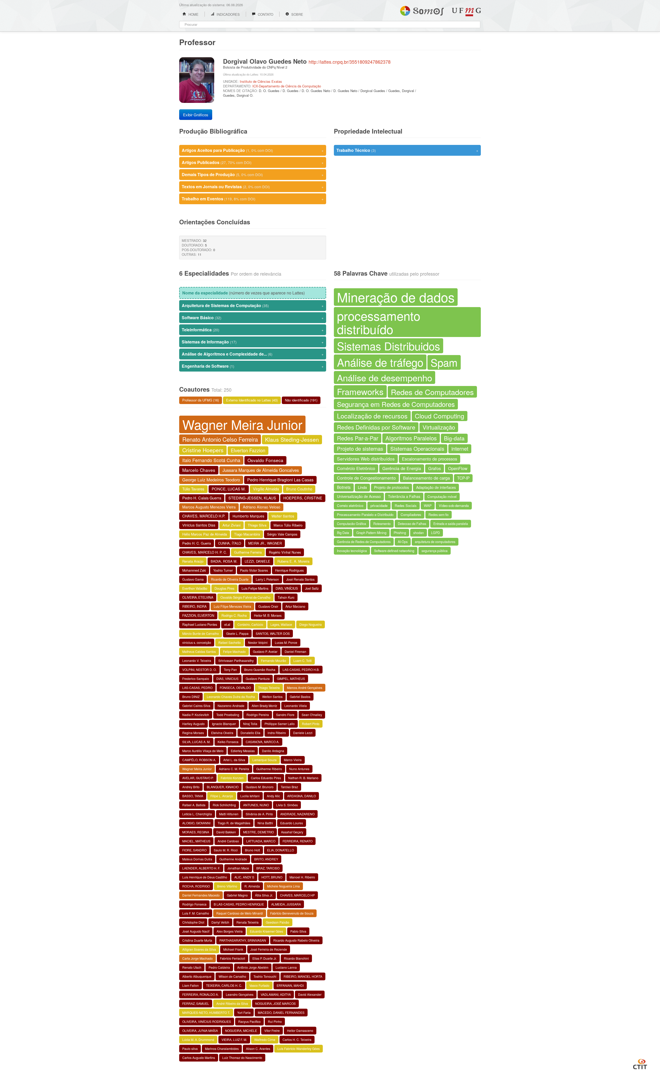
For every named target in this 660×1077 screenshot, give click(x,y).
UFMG (466, 12)
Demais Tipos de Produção (253, 174)
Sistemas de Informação (253, 342)
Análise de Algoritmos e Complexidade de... (253, 354)
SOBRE (296, 14)
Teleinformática (253, 330)
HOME (193, 14)
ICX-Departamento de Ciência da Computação (286, 86)
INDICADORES (228, 14)
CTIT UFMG (640, 1063)
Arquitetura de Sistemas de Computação (253, 305)
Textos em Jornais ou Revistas (253, 187)
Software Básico (253, 317)
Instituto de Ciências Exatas (261, 81)
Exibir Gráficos (195, 114)
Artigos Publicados (253, 162)
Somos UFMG (422, 10)
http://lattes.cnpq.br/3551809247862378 (350, 61)
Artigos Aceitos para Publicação (253, 150)
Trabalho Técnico (407, 150)
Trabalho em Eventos (253, 199)
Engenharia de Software (253, 366)
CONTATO (265, 14)
